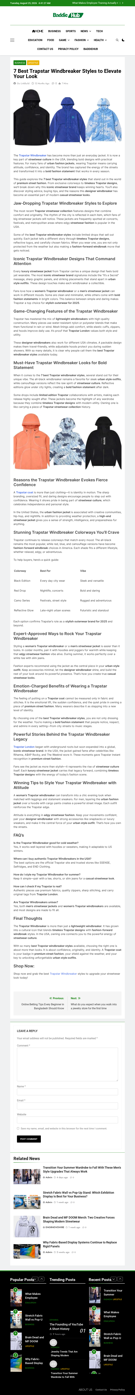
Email (21, 1100)
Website (21, 1114)
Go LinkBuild (23, 83)
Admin (49, 1177)
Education (35, 40)
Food (50, 40)
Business (54, 31)
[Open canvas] (12, 40)
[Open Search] (117, 40)
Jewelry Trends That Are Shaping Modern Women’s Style (64, 1355)
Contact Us (45, 49)
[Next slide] (122, 3)
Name (21, 1086)
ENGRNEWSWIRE (55, 1227)
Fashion (80, 40)
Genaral (54, 1319)
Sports (71, 31)
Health (99, 40)
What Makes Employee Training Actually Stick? (94, 3)
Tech (99, 31)
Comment (23, 1045)
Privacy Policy (68, 49)
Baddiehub (90, 49)
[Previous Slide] (117, 3)
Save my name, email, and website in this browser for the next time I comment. (64, 1128)
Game (62, 40)
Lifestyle (33, 62)
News (84, 31)
